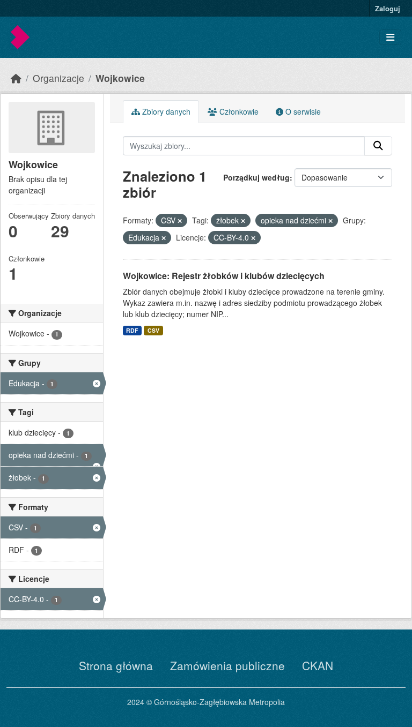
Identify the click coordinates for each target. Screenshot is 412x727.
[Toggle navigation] (390, 37)
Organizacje (58, 78)
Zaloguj (387, 8)
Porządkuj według (256, 177)
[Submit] (378, 145)
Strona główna (116, 665)
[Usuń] (180, 220)
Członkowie (238, 111)
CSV (153, 330)
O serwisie (302, 111)
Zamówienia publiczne (227, 665)
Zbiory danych (165, 111)
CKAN (317, 665)
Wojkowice (120, 78)
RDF (132, 330)
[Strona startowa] (16, 78)
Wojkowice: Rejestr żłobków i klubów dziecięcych (224, 275)
